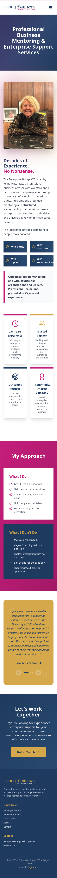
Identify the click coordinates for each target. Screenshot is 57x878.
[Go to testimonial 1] (24, 667)
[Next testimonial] (38, 668)
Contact (7, 821)
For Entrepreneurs (12, 809)
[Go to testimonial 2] (28, 667)
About (6, 817)
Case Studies (10, 813)
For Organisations (12, 805)
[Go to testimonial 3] (32, 667)
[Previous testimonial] (18, 668)
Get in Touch (26, 747)
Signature (33, 862)
